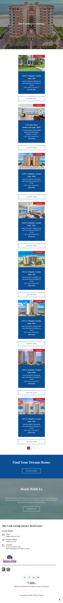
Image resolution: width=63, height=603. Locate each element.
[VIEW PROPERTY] (31, 97)
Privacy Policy (39, 595)
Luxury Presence (43, 586)
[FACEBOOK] (24, 577)
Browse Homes (31, 471)
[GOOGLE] (38, 577)
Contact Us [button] (31, 509)
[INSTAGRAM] (29, 577)
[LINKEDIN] (33, 577)
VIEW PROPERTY (31, 98)
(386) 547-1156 (11, 541)
